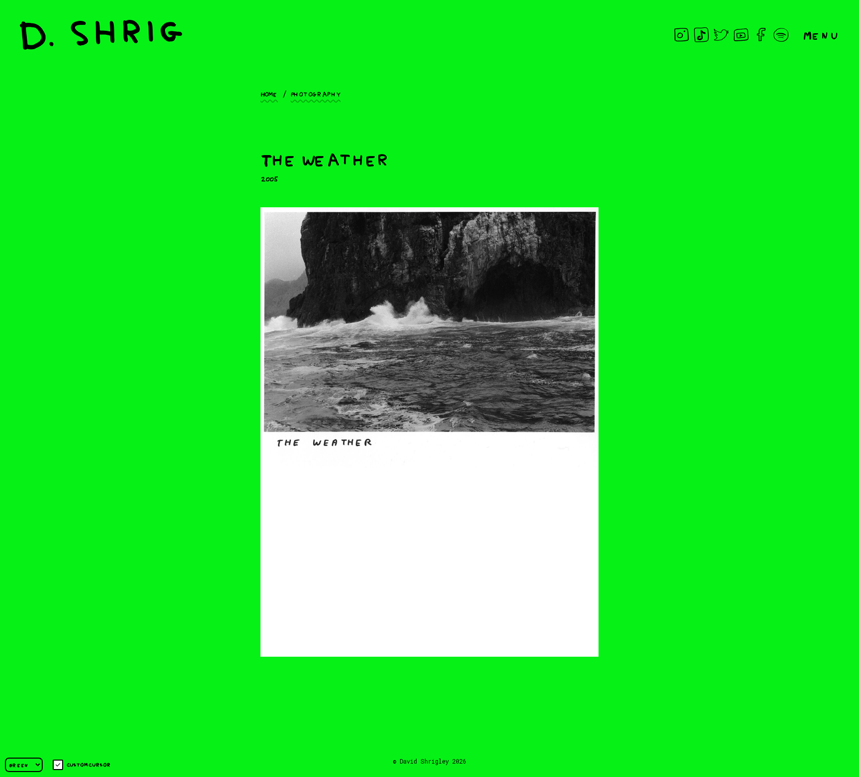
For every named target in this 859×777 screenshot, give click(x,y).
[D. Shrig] (101, 35)
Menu (821, 34)
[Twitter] (721, 34)
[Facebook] (761, 34)
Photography (316, 93)
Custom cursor (89, 764)
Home (269, 93)
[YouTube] (741, 34)
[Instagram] (681, 34)
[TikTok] (701, 34)
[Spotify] (780, 34)
